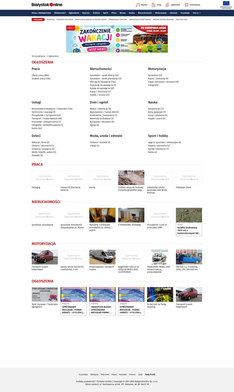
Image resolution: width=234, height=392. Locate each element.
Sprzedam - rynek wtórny (102, 75)
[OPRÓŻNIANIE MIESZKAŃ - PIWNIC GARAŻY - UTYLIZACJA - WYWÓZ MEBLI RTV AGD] (74, 294)
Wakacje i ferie (39, 142)
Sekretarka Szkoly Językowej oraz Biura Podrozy (157, 190)
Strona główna (38, 56)
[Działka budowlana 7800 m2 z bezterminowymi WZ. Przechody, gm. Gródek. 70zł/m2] (189, 215)
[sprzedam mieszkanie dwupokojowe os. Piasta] (74, 215)
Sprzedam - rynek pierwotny (104, 78)
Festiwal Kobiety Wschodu (163, 19)
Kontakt (122, 374)
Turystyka (185, 13)
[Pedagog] (45, 177)
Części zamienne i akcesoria (162, 82)
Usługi (151, 85)
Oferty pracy (38, 75)
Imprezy (144, 5)
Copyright (118, 381)
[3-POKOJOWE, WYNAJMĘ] (131, 215)
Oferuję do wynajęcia (100, 82)
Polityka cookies (104, 381)
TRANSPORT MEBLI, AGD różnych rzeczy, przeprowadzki (158, 269)
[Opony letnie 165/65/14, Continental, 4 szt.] (74, 257)
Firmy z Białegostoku (41, 13)
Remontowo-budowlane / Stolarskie (49, 108)
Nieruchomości (145, 13)
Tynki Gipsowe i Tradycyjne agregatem (45, 305)
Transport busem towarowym (40, 268)
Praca (113, 13)
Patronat (105, 374)
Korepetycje (154, 108)
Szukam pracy (38, 78)
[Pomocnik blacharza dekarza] (74, 177)
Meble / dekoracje (99, 108)
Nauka (132, 13)
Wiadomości (60, 13)
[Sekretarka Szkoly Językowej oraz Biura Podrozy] (160, 177)
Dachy (92, 187)
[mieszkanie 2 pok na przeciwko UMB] (160, 215)
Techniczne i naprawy (42, 112)
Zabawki (36, 155)
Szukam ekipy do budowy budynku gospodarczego (130, 188)
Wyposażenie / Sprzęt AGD (103, 112)
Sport (105, 13)
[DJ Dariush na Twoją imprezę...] (160, 294)
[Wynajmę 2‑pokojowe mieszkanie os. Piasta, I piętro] (102, 215)
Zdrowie (173, 13)
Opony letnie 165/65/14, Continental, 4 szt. (72, 268)
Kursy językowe (155, 112)
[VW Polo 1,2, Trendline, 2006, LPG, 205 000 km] (189, 257)
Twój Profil (150, 374)
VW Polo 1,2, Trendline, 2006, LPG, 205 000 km (187, 268)
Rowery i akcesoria (157, 145)
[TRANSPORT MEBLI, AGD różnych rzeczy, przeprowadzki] (160, 257)
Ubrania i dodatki (98, 142)
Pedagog (36, 187)
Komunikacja (195, 5)
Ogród (93, 125)
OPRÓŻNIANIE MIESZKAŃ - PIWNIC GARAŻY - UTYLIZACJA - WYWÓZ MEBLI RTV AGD (73, 310)
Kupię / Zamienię (98, 91)
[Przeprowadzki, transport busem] (102, 257)
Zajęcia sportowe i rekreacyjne (163, 142)
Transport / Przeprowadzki (45, 118)
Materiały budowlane (100, 118)
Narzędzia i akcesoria (100, 122)
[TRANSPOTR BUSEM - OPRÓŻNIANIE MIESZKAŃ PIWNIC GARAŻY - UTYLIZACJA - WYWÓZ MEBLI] (102, 294)
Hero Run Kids (182, 19)
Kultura (96, 13)
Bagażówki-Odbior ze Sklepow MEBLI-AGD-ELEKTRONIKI (128, 269)
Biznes (123, 13)
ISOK (140, 374)
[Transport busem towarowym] (45, 257)
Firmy (159, 5)
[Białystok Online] (47, 5)
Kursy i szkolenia (156, 115)
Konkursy (50, 19)
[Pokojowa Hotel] (189, 177)
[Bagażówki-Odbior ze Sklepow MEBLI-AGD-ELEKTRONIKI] (131, 257)
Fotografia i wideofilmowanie (46, 125)
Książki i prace (155, 118)
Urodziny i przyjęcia (41, 149)
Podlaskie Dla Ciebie (65, 19)
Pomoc (132, 374)
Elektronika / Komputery (102, 115)
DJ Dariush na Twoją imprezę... (156, 305)
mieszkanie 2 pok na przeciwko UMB (157, 226)
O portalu (83, 374)
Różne (35, 128)
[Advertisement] (117, 341)
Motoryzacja (161, 13)
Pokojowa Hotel (183, 187)
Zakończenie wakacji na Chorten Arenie (91, 19)
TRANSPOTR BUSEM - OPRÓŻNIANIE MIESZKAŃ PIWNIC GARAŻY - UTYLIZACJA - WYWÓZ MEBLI (102, 310)
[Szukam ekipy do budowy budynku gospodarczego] (131, 177)
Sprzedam (153, 75)
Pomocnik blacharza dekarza (70, 188)
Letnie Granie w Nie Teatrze (140, 19)
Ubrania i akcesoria (41, 145)
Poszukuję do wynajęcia (101, 85)
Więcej (196, 13)
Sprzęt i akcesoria (157, 149)
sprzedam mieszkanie (42, 225)
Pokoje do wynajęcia (100, 88)
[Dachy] (102, 177)
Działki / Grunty (97, 95)
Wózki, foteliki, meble (42, 152)
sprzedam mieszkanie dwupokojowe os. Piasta (72, 226)
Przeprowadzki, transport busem (101, 268)
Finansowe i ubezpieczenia (45, 122)
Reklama (94, 374)
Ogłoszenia (175, 5)
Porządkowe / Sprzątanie (44, 115)
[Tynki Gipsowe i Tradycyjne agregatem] (45, 294)
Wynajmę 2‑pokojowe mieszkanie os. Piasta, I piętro (100, 227)
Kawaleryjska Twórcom (118, 19)
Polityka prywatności (85, 381)
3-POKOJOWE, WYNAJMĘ (129, 225)
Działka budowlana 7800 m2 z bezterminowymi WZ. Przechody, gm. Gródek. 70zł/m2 (188, 230)
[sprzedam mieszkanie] (45, 215)
